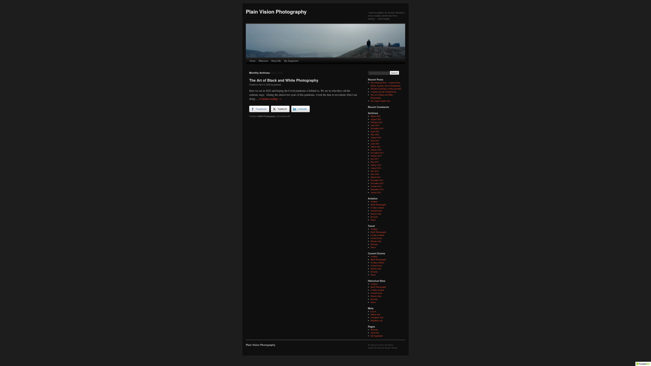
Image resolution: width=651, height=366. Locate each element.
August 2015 (376, 192)
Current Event (376, 210)
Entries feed (375, 314)
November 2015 (377, 183)
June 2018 (375, 140)
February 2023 (376, 122)
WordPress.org (377, 320)
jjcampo (277, 84)
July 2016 (375, 171)
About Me (276, 60)
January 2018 (376, 149)
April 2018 (375, 143)
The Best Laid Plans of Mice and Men (386, 88)
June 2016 (375, 174)
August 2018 (376, 137)
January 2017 (376, 165)
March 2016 (375, 177)
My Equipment (291, 60)
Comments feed (377, 317)
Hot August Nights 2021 (381, 100)
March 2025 (375, 116)
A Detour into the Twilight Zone (383, 91)
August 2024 (376, 119)
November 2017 (377, 152)
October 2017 (376, 155)
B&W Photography (266, 116)
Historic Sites (376, 213)
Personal (374, 216)
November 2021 (377, 128)
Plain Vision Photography (276, 11)
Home (252, 60)
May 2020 (375, 134)
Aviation (374, 201)
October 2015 (376, 186)
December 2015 (377, 180)
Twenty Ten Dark (375, 348)
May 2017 (375, 161)
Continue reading (270, 98)
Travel (373, 219)
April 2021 (375, 131)
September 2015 (377, 189)
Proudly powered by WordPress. (381, 344)
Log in (373, 311)
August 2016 (376, 168)
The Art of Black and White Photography (283, 80)
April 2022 (375, 125)
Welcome (263, 60)
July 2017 (375, 158)
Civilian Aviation (377, 207)
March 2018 (375, 146)
